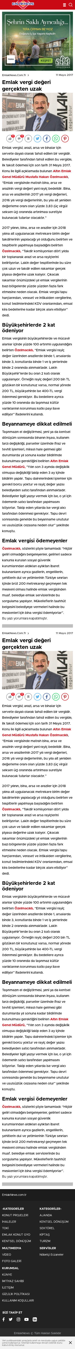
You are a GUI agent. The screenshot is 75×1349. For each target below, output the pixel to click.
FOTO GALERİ (11, 1261)
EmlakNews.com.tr (14, 75)
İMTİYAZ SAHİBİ (13, 1281)
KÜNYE (7, 1274)
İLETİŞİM (8, 1287)
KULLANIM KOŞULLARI (18, 1300)
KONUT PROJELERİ (15, 1215)
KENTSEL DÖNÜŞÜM (16, 1241)
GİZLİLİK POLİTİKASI (16, 1294)
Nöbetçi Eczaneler (52, 1254)
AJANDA (46, 1215)
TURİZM (45, 1241)
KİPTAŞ (45, 1234)
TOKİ (5, 1228)
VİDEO (6, 1254)
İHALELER (9, 1221)
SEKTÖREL (47, 1228)
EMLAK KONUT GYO (16, 1234)
